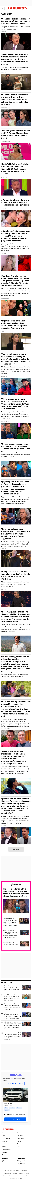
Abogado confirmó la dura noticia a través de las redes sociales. (15, 28)
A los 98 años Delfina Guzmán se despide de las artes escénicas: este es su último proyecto (12, 997)
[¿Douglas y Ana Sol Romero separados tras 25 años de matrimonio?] (24, 944)
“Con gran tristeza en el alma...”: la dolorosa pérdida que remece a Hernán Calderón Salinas (15, 21)
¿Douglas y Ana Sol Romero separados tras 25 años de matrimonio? (11, 944)
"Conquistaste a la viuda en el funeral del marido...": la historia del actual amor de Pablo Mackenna (15, 584)
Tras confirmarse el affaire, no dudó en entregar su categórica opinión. (14, 68)
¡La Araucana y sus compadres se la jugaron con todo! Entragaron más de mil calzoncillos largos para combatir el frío (10, 934)
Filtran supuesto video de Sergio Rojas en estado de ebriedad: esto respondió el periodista (12, 1006)
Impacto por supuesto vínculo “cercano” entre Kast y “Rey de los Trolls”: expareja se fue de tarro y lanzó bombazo (12, 1015)
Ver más (16, 849)
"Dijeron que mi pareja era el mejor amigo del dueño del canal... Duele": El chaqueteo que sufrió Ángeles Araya (14, 324)
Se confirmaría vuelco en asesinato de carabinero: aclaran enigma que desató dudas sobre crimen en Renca (12, 988)
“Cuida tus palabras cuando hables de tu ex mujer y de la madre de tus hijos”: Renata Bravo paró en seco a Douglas (10, 922)
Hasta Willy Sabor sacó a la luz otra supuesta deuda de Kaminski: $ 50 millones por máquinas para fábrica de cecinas (15, 169)
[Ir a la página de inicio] (17, 8)
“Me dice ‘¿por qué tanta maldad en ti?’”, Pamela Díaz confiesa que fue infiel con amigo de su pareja (15, 134)
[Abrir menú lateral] (3, 8)
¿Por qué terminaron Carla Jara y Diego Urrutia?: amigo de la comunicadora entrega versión (15, 202)
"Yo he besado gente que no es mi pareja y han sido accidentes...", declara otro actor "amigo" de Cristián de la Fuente (15, 674)
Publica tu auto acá (15, 1084)
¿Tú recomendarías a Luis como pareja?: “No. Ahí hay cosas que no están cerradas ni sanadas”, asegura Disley (16, 892)
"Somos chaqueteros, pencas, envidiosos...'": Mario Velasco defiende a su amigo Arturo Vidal (15, 454)
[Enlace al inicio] (16, 884)
